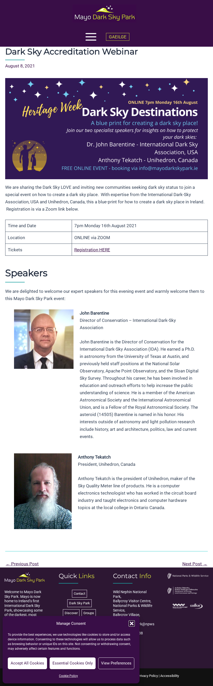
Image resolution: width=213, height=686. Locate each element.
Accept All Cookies (27, 663)
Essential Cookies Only (72, 663)
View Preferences (116, 663)
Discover (71, 613)
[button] (131, 623)
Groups (88, 613)
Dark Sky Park (79, 603)
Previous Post (22, 564)
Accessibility (169, 676)
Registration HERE (92, 249)
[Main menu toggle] (91, 37)
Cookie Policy (68, 676)
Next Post (194, 564)
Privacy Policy (148, 676)
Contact (79, 593)
